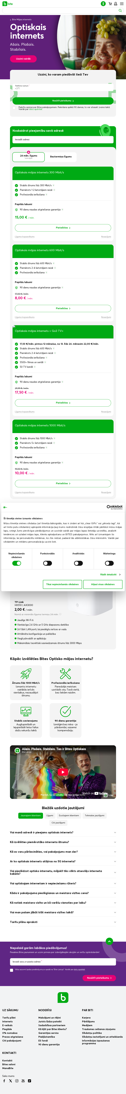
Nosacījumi (106, 237)
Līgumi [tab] (50, 816)
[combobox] (63, 139)
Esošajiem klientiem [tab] (69, 816)
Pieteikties (62, 228)
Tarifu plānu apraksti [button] (23, 922)
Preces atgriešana (12, 1037)
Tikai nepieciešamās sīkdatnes (62, 584)
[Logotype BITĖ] (7, 3)
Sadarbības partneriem (51, 1025)
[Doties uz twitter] (10, 1080)
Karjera (86, 1018)
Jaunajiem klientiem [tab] (31, 816)
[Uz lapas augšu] (109, 941)
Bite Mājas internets (21, 20)
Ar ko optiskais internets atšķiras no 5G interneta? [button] (42, 861)
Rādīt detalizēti (108, 574)
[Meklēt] (120, 11)
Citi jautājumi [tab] (58, 823)
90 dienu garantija (49, 1044)
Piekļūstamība (46, 1037)
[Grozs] (110, 3)
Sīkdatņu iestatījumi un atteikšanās (102, 1037)
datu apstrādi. (36, 109)
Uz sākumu (10, 1010)
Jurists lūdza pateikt (50, 1021)
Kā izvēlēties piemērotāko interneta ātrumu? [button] (39, 842)
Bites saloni (8, 1064)
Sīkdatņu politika (92, 1033)
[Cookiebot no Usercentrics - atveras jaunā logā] (109, 507)
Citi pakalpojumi (11, 1041)
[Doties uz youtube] (23, 1080)
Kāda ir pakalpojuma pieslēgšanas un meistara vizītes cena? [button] (49, 893)
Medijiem (87, 1025)
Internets (7, 1021)
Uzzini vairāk (23, 59)
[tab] (63, 832)
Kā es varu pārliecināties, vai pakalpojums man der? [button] (44, 852)
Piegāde (7, 1029)
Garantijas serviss (48, 1033)
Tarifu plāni (9, 1018)
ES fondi (43, 1041)
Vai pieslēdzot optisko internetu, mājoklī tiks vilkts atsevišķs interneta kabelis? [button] (56, 872)
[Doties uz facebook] (4, 1080)
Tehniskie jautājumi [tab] (94, 816)
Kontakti (9, 1053)
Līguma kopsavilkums (24, 237)
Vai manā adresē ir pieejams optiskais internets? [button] (41, 832)
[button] (104, 3)
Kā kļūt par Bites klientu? (52, 1029)
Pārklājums (88, 1021)
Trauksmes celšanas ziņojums (98, 1029)
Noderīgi (45, 1010)
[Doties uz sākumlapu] (63, 997)
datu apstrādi (79, 969)
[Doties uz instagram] (17, 1080)
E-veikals (7, 1025)
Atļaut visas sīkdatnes (103, 584)
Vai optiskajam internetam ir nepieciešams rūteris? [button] (43, 883)
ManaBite (115, 3)
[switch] (47, 563)
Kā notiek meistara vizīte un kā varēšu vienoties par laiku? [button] (48, 903)
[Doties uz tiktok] (29, 1080)
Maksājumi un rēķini (49, 1018)
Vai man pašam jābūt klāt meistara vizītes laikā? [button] (42, 912)
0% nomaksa (9, 1033)
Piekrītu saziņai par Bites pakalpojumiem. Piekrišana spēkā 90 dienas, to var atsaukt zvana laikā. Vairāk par (64, 108)
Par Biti (87, 1010)
